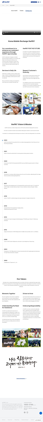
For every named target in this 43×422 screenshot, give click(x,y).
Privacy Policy (17, 419)
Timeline (21, 10)
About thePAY (12, 5)
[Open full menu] (40, 2)
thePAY (7, 5)
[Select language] (38, 2)
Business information (25, 419)
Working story (28, 10)
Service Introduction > (21, 378)
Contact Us (33, 419)
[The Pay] (6, 2)
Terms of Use (10, 419)
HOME (3, 5)
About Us (3, 419)
